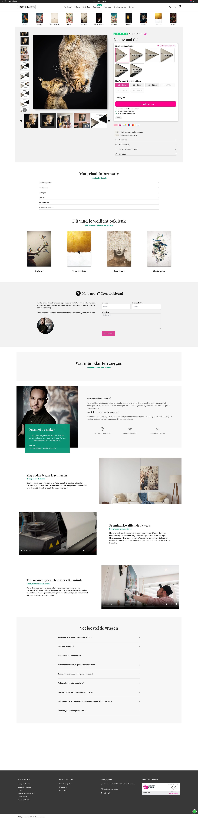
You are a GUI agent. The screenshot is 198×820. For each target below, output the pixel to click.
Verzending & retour (24, 787)
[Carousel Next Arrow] (109, 121)
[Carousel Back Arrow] (21, 121)
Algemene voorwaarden (26, 793)
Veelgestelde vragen (24, 784)
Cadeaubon (63, 790)
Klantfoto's (63, 787)
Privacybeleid (22, 797)
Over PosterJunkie (65, 784)
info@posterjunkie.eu (10, 1)
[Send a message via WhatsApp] (194, 811)
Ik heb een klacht (23, 800)
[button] (25, 34)
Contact (20, 790)
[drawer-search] (170, 7)
